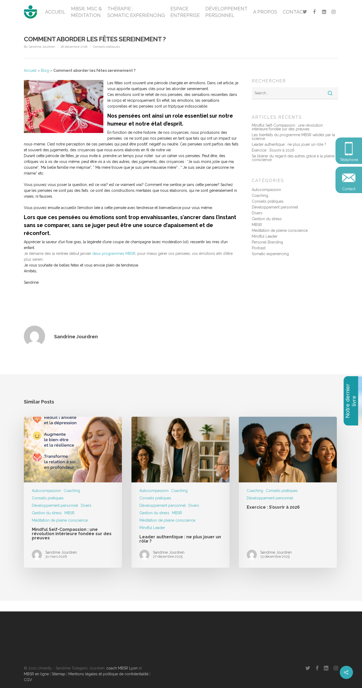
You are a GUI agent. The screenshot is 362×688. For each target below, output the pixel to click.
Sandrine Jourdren (42, 46)
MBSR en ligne (36, 674)
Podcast (259, 248)
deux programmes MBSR (113, 253)
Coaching (260, 195)
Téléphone (349, 160)
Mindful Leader (264, 236)
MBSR (257, 225)
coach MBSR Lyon (122, 668)
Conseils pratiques (106, 46)
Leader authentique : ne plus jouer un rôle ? (289, 144)
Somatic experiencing (270, 254)
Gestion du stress (267, 219)
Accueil (30, 70)
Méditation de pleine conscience (280, 230)
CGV (28, 680)
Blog (45, 70)
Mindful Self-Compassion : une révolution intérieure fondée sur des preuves (287, 127)
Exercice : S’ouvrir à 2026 (273, 150)
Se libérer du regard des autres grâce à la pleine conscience (293, 158)
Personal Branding (267, 242)
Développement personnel (275, 207)
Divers (257, 213)
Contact (348, 189)
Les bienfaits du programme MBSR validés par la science (293, 136)
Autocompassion (266, 190)
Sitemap (58, 674)
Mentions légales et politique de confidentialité (108, 674)
